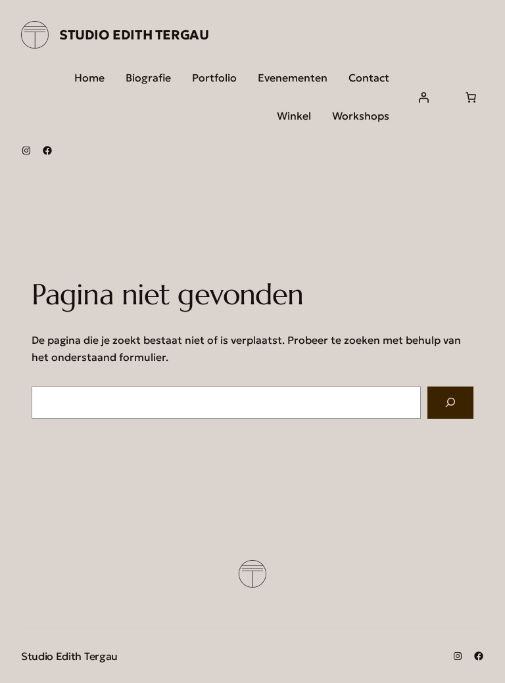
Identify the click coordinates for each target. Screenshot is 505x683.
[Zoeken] (450, 403)
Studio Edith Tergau (133, 34)
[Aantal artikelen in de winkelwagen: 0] (471, 97)
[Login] (423, 97)
